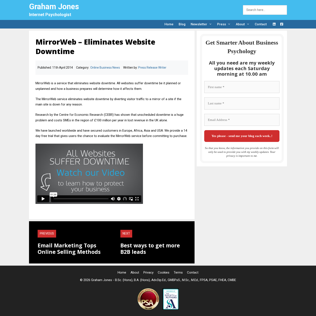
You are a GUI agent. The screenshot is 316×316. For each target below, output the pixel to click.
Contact (261, 24)
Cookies (163, 272)
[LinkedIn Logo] (274, 24)
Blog (182, 24)
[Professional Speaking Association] (149, 309)
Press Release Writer (152, 67)
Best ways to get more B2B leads (150, 248)
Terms (178, 272)
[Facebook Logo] (281, 24)
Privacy (148, 272)
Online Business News (105, 67)
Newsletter (199, 24)
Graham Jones (54, 6)
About (240, 24)
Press (221, 24)
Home (168, 24)
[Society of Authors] (171, 309)
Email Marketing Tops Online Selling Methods (69, 248)
